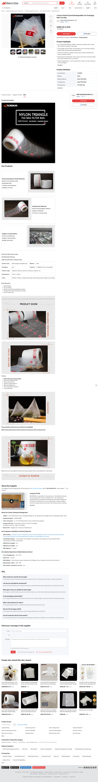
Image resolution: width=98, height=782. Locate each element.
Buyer (62, 8)
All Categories (7, 8)
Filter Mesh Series (29, 733)
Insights (81, 772)
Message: (7, 639)
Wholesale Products (49, 772)
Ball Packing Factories (33, 756)
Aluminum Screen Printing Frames (50, 534)
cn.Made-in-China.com (63, 773)
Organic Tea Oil (6, 760)
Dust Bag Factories (46, 756)
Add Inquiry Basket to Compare (28, 57)
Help (70, 8)
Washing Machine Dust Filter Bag (83, 749)
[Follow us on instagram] (89, 767)
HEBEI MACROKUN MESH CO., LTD (68, 20)
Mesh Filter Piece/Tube (54, 733)
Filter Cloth (24, 749)
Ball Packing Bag (66, 756)
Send (13, 652)
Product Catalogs (23, 724)
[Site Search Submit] (62, 3)
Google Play (14, 767)
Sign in (94, 4)
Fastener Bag (76, 756)
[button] (57, 3)
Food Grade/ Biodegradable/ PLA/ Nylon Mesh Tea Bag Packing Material (10, 711)
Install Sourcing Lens (40, 767)
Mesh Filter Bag (55, 11)
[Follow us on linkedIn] (95, 767)
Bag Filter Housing (44, 536)
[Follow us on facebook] (84, 767)
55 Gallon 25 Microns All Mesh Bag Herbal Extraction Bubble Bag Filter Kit (87, 684)
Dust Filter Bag (76, 733)
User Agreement (57, 776)
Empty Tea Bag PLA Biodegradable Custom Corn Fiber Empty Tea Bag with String (29, 684)
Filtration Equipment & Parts (31, 11)
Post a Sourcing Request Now (44, 652)
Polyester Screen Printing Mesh (20, 534)
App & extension (78, 8)
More (3, 763)
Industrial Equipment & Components (14, 11)
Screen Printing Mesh (30, 730)
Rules (95, 8)
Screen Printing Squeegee (34, 534)
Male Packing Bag (86, 756)
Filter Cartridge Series (54, 727)
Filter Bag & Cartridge (45, 11)
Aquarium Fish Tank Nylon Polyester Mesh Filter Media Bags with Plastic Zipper (68, 711)
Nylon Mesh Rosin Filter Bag (86, 710)
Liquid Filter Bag (5, 727)
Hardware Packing (7, 756)
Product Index (75, 772)
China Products (25, 772)
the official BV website (36, 488)
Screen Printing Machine (21, 536)
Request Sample (83, 37)
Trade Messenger (26, 767)
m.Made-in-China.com (52, 773)
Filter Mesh (30, 536)
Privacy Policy (72, 776)
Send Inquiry (66, 33)
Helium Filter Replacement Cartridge (63, 749)
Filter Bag (36, 536)
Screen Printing (10, 536)
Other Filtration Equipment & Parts (11, 749)
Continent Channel (67, 772)
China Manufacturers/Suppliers (36, 772)
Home (3, 11)
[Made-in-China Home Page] (10, 3)
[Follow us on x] (87, 767)
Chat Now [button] (87, 33)
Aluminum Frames (77, 730)
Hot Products (18, 772)
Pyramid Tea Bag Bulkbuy (19, 760)
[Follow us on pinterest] (93, 767)
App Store (5, 767)
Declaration (65, 776)
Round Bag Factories (20, 756)
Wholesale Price (58, 772)
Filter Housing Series (30, 727)
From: (8, 631)
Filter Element (34, 749)
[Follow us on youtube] (91, 767)
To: (9, 635)
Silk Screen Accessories (7, 733)
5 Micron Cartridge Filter (46, 749)
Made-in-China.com (42, 773)
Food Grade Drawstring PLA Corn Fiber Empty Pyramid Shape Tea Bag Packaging (10, 684)
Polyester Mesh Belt (77, 727)
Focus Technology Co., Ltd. (38, 776)
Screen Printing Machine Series (9, 730)
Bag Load (56, 756)
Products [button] (26, 3)
